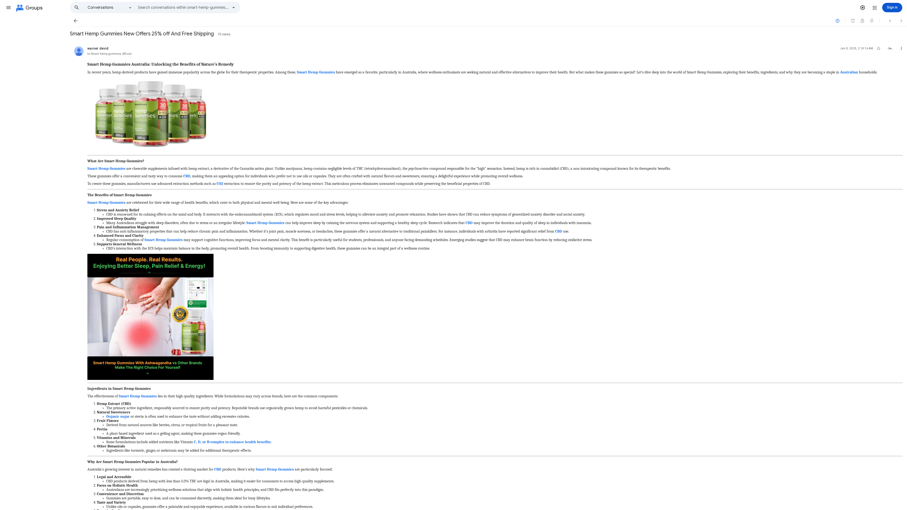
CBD (186, 176)
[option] (110, 7)
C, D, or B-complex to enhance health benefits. (233, 442)
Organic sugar (118, 416)
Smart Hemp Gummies (316, 72)
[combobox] (183, 7)
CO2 (220, 184)
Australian (849, 72)
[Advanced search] (233, 7)
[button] (8, 7)
